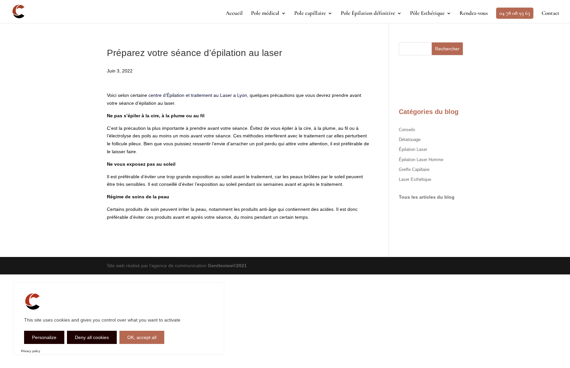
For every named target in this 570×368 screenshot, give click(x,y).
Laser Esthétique (415, 179)
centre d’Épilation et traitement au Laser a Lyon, (198, 95)
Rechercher (447, 48)
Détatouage (410, 139)
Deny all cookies (92, 337)
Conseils (407, 129)
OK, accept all (141, 337)
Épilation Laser (413, 149)
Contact (550, 13)
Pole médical (265, 13)
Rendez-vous (473, 13)
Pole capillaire (310, 13)
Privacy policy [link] (30, 351)
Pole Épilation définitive (368, 13)
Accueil (234, 13)
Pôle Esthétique (427, 13)
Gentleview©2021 (227, 265)
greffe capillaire (414, 169)
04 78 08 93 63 (514, 13)
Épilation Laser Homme (421, 159)
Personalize (44, 337)
